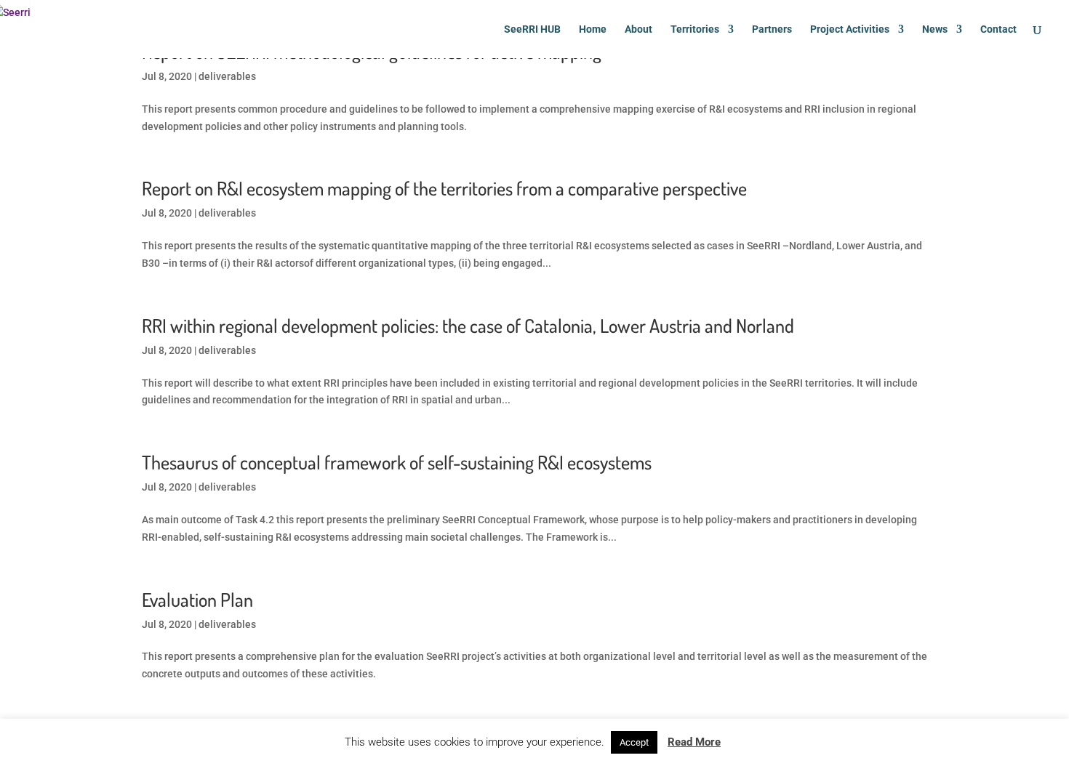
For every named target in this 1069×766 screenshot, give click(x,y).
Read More (694, 742)
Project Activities (849, 29)
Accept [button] (634, 742)
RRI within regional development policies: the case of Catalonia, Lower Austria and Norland (468, 325)
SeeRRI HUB (532, 29)
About (638, 29)
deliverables (227, 76)
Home (592, 29)
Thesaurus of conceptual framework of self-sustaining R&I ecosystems (397, 462)
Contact (998, 29)
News (935, 29)
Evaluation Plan (197, 599)
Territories (694, 29)
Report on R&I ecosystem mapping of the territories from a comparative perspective (444, 188)
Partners (772, 29)
